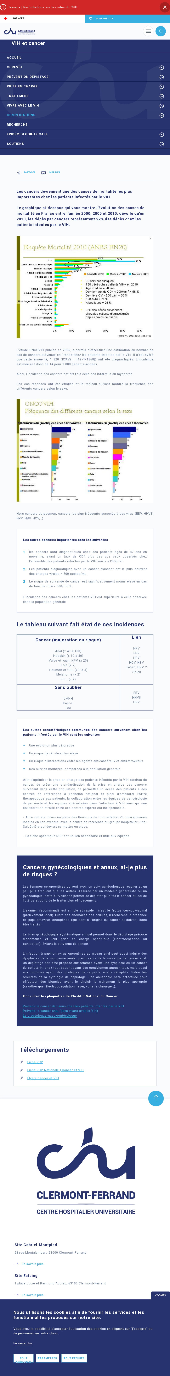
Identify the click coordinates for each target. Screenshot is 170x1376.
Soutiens (15, 144)
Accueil (14, 58)
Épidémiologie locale (27, 134)
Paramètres (47, 1358)
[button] (165, 7)
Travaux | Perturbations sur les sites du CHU (42, 7)
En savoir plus (22, 1343)
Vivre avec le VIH (23, 105)
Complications (21, 115)
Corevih (14, 67)
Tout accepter (23, 1359)
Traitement (18, 96)
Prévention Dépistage (28, 77)
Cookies (160, 1295)
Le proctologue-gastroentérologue (50, 1015)
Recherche (17, 125)
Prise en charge (22, 86)
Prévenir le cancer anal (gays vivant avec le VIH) (60, 1011)
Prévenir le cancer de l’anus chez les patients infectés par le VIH (73, 1006)
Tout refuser (74, 1358)
